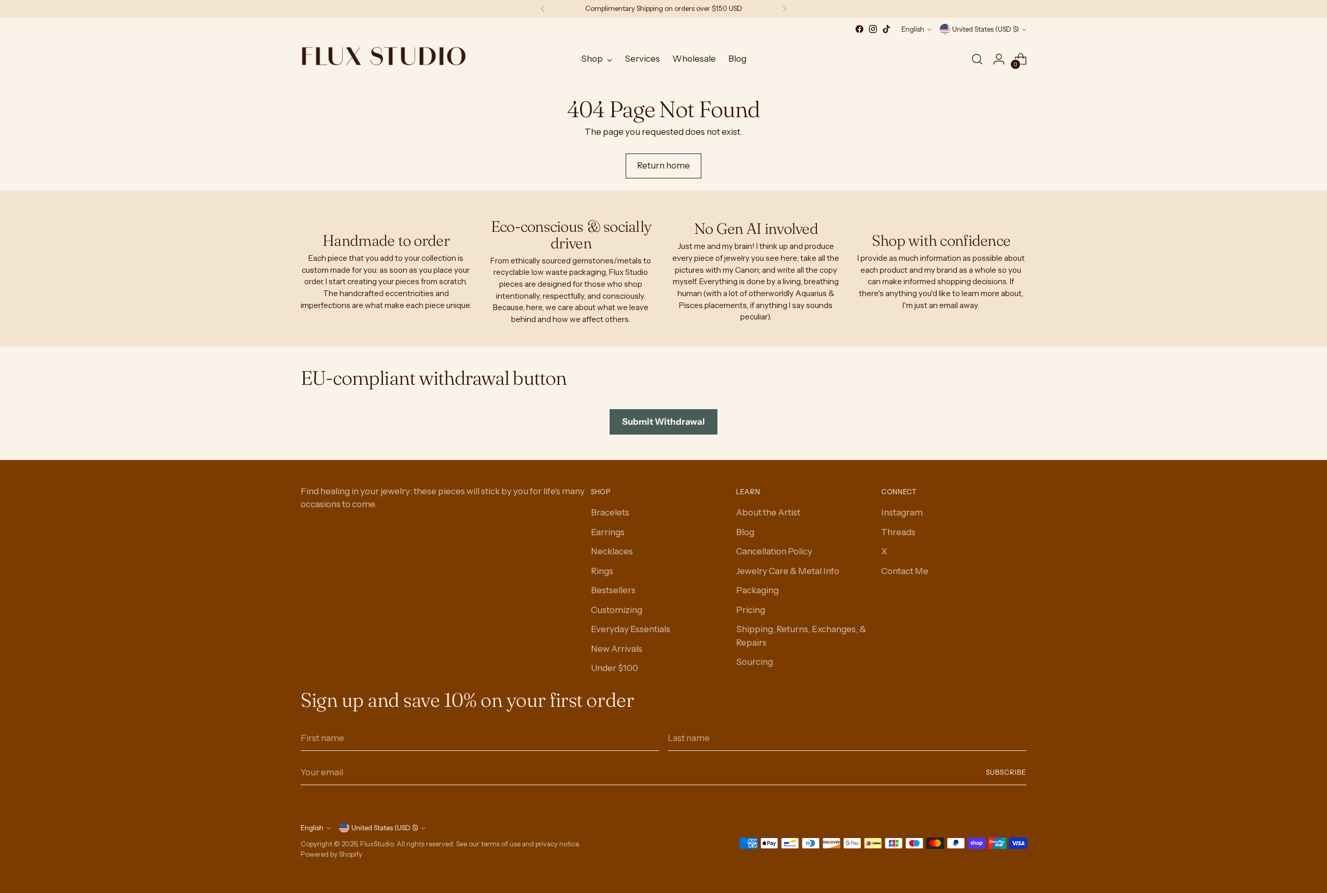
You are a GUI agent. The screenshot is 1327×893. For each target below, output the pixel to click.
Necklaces (612, 551)
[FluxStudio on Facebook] (859, 29)
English (912, 29)
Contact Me (904, 571)
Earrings (608, 532)
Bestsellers (613, 590)
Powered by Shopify (331, 854)
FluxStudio (376, 844)
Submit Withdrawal (663, 421)
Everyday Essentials (630, 629)
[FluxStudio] (384, 59)
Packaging (757, 590)
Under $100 (614, 668)
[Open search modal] (977, 59)
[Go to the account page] (999, 59)
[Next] (784, 9)
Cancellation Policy (774, 551)
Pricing (750, 610)
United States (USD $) (985, 29)
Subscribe (1006, 772)
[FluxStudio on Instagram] (873, 29)
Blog (745, 532)
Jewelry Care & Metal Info (787, 571)
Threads (898, 532)
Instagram (902, 512)
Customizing (616, 610)
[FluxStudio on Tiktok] (886, 29)
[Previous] (542, 9)
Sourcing (754, 662)
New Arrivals (616, 649)
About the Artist (768, 512)
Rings (602, 571)
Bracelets (610, 512)
